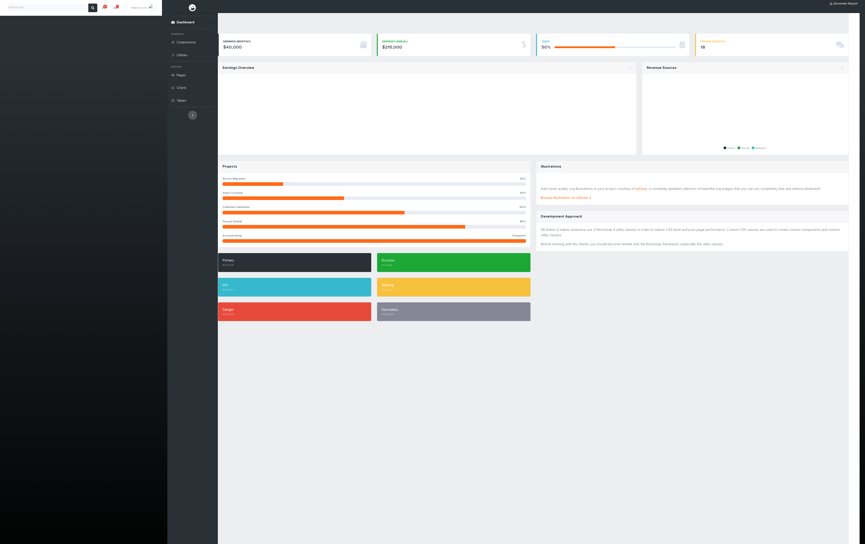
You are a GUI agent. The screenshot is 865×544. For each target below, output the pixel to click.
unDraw (641, 189)
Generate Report (845, 3)
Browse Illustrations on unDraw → (566, 198)
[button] (103, 8)
